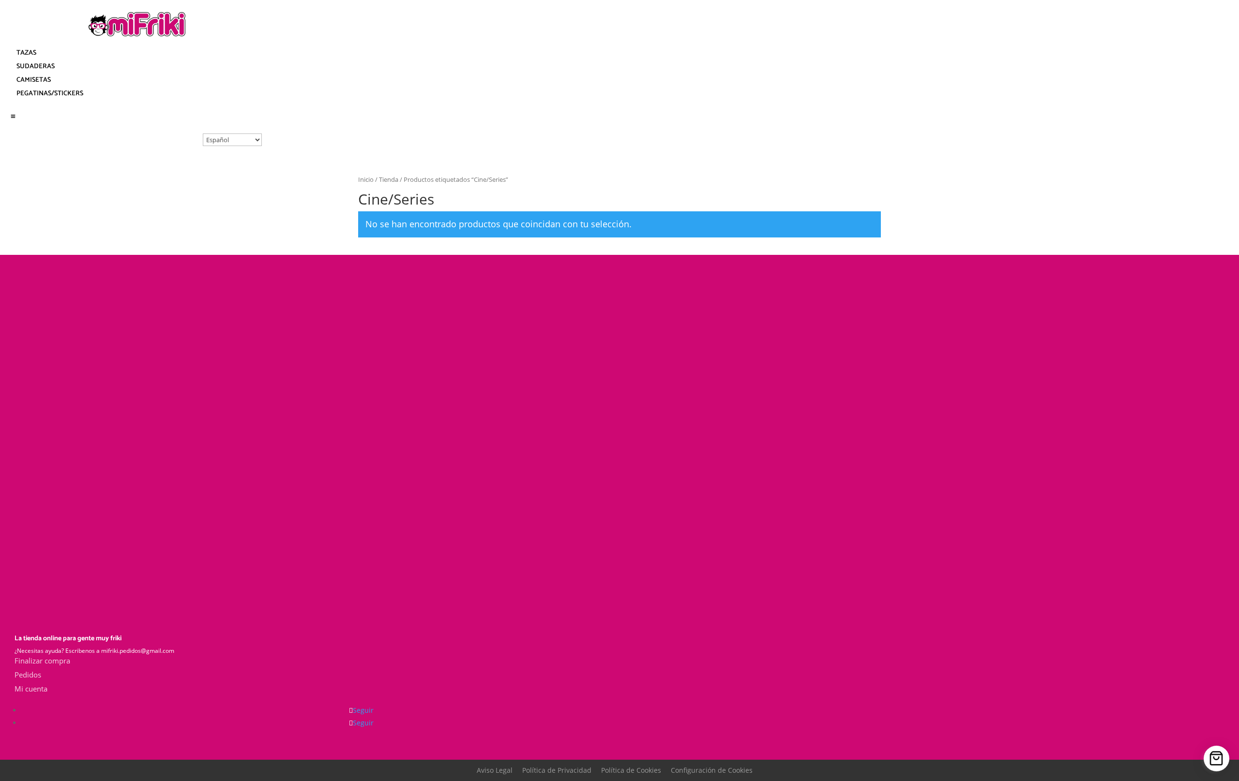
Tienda (388, 179)
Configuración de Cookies (712, 770)
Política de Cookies (631, 770)
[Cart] (1216, 758)
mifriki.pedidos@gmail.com (137, 651)
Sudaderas (35, 66)
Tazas (26, 53)
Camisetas (33, 80)
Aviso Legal (495, 770)
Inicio (366, 179)
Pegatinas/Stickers (49, 93)
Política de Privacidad (556, 770)
